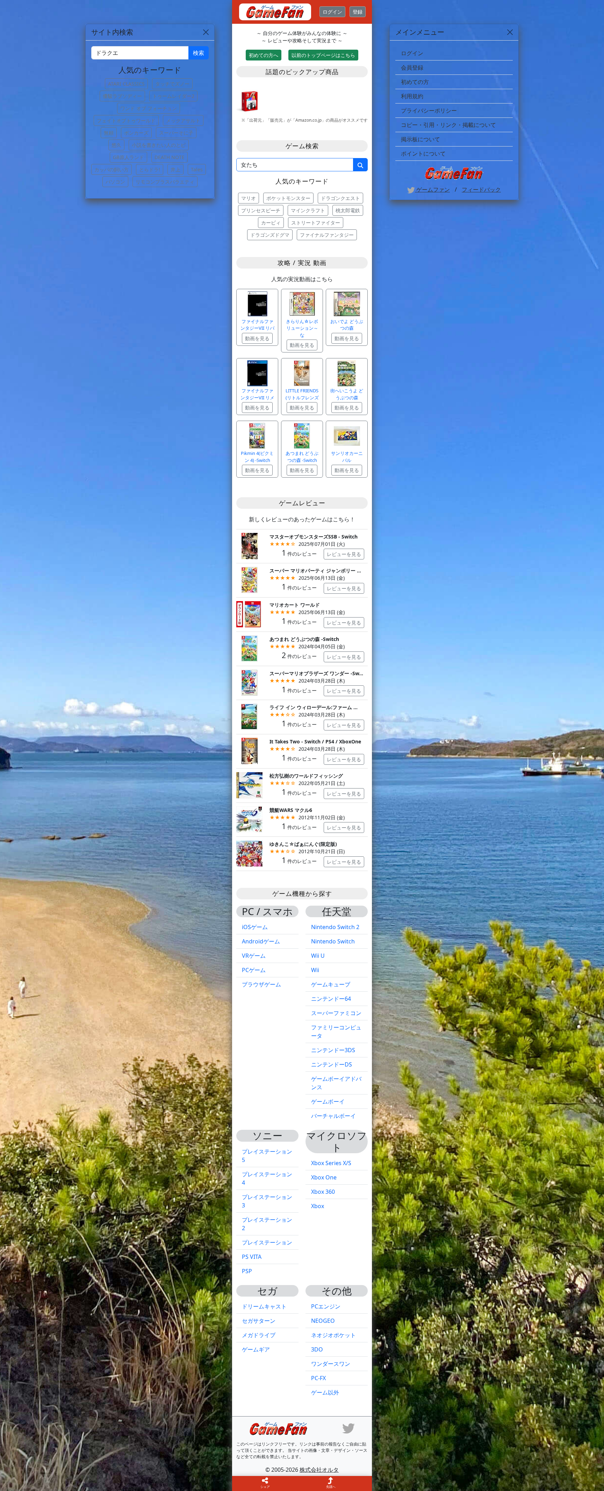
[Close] (510, 32)
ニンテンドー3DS (333, 1050)
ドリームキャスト (264, 1306)
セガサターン (258, 1321)
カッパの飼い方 (111, 169)
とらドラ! (149, 169)
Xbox (317, 1206)
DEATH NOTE (169, 157)
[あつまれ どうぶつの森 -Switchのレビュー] (249, 647)
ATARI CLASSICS (126, 83)
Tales (197, 169)
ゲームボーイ (328, 1101)
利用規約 (412, 96)
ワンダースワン (330, 1364)
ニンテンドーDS (331, 1064)
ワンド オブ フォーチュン (148, 108)
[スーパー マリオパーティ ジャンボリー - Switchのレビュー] (249, 579)
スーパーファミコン (336, 1013)
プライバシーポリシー (429, 110)
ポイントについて (423, 153)
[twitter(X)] (348, 1428)
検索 (198, 53)
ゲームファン (432, 189)
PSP (247, 1271)
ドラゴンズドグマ (269, 234)
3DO (317, 1349)
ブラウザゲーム (261, 984)
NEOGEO (323, 1321)
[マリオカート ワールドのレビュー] (249, 613)
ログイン (332, 11)
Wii (315, 970)
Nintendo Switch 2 (335, 927)
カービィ (271, 222)
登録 (357, 11)
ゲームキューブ (330, 984)
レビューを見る (344, 554)
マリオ (248, 198)
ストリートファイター (315, 222)
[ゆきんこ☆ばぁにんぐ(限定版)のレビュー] (249, 853)
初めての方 (415, 82)
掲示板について (420, 139)
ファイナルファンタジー (327, 234)
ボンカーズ (136, 132)
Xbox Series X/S (331, 1163)
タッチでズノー (172, 83)
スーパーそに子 (176, 132)
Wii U (318, 955)
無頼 (109, 132)
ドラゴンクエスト (340, 198)
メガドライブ (258, 1335)
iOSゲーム (255, 927)
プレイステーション (267, 1242)
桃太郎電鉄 (348, 210)
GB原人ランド (128, 157)
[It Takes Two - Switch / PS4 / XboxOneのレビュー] (249, 750)
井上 (175, 169)
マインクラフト (308, 210)
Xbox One (324, 1177)
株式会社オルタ (319, 1470)
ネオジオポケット (333, 1335)
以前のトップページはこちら (323, 55)
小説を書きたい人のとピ (159, 145)
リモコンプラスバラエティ (165, 181)
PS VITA (251, 1257)
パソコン (115, 181)
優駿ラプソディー (122, 96)
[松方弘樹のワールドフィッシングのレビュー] (249, 784)
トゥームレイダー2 (173, 96)
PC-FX (318, 1378)
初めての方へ (263, 55)
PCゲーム (254, 970)
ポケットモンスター (288, 198)
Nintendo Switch (333, 941)
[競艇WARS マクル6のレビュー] (249, 818)
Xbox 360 (323, 1192)
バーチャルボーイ (333, 1116)
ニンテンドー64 (331, 999)
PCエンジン (325, 1306)
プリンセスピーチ (260, 210)
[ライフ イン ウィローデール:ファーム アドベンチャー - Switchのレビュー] (249, 716)
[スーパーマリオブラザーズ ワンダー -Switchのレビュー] (249, 682)
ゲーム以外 (325, 1392)
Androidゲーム (261, 941)
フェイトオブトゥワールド (126, 120)
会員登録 (412, 67)
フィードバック (481, 189)
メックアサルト (183, 120)
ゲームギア (256, 1349)
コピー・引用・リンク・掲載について (448, 125)
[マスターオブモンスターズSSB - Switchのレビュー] (249, 545)
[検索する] (360, 164)
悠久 (116, 145)
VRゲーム (254, 955)
